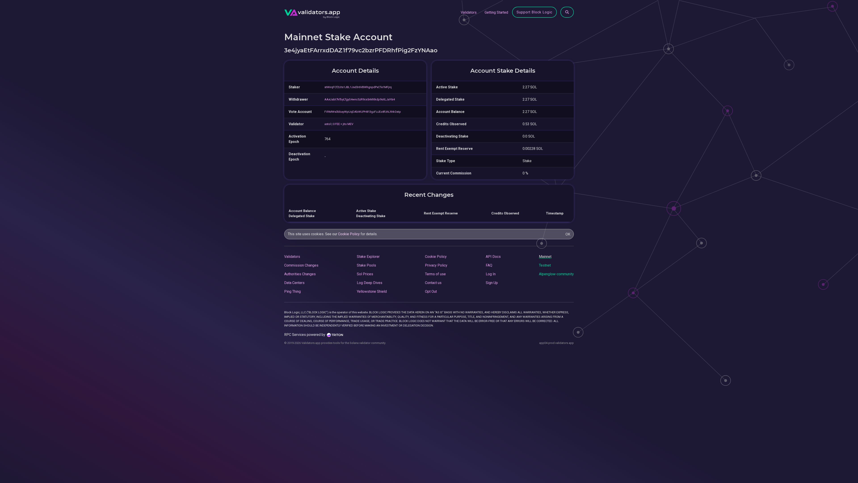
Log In (491, 274)
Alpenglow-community (556, 274)
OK (568, 234)
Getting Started (496, 12)
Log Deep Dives (369, 283)
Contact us (433, 283)
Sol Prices (365, 274)
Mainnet (545, 256)
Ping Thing (292, 291)
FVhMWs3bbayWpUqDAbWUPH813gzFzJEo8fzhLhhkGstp (362, 111)
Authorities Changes (300, 274)
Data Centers (294, 283)
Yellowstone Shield (372, 291)
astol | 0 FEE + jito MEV (338, 124)
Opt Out (431, 291)
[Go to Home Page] (312, 12)
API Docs (493, 256)
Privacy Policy (436, 265)
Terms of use (435, 274)
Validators (469, 12)
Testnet (545, 265)
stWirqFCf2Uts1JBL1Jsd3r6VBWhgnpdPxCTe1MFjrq (358, 87)
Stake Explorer (368, 256)
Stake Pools (366, 265)
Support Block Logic (534, 12)
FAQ (489, 265)
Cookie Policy (349, 234)
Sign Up (492, 283)
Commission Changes (301, 265)
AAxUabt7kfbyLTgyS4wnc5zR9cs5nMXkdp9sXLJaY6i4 (359, 99)
